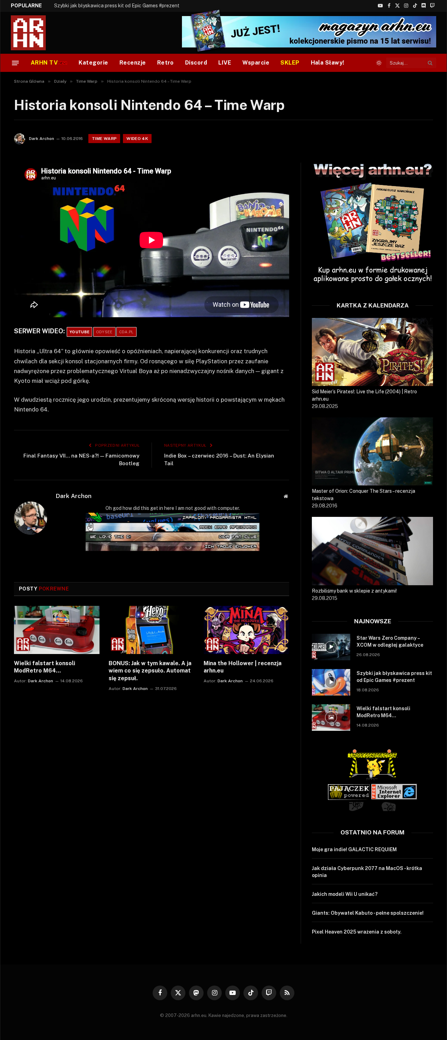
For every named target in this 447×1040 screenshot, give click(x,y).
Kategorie (93, 62)
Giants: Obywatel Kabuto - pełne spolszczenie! (368, 913)
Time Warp (104, 138)
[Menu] (15, 63)
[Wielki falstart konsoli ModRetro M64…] (57, 630)
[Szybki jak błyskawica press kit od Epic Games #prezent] (331, 682)
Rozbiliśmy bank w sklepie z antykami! (354, 591)
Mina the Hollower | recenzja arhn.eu (242, 667)
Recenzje (132, 62)
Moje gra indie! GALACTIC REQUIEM (354, 849)
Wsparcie (255, 62)
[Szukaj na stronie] (430, 62)
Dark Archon (41, 138)
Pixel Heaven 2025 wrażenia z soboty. (357, 932)
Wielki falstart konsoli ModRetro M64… (44, 667)
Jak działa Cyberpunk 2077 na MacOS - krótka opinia (367, 872)
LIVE (224, 62)
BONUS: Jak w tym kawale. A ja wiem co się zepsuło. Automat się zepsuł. (150, 671)
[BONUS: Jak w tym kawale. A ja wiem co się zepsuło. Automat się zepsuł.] (151, 630)
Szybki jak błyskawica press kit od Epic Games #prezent (116, 5)
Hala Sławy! (327, 62)
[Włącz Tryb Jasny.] (379, 63)
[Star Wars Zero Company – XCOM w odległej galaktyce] (331, 647)
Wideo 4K (137, 138)
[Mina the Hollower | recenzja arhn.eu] (246, 630)
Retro (165, 62)
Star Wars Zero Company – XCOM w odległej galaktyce (390, 641)
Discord (196, 62)
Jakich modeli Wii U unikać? (345, 894)
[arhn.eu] (33, 33)
